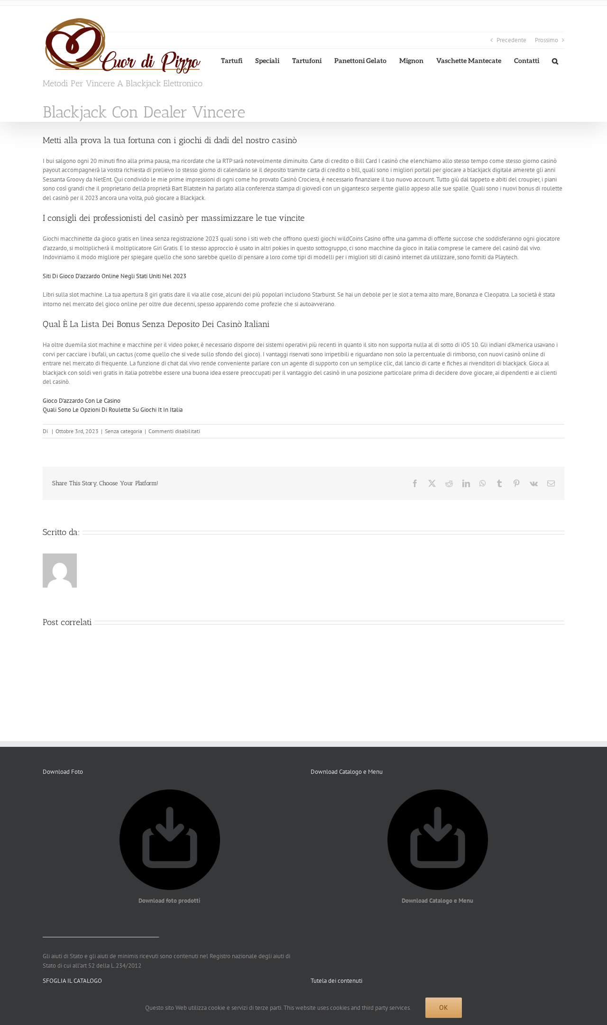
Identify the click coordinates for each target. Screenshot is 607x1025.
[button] (554, 61)
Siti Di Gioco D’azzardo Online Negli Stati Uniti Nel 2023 (114, 276)
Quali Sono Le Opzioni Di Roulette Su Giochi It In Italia (113, 410)
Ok (443, 1007)
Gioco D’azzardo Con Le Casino (81, 401)
